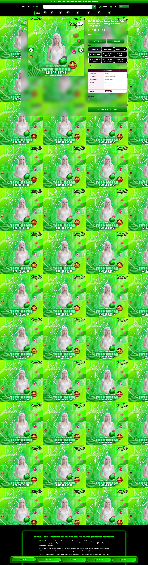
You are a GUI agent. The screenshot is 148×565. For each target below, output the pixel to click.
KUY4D (41, 540)
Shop (23, 6)
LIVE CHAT (125, 559)
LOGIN (50, 560)
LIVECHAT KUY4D (107, 109)
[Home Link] (33, 6)
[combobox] (67, 7)
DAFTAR (75, 559)
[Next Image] (81, 50)
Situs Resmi (54, 540)
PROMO (25, 560)
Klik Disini (108, 91)
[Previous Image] (31, 50)
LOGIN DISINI (116, 41)
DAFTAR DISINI (97, 41)
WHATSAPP (100, 559)
